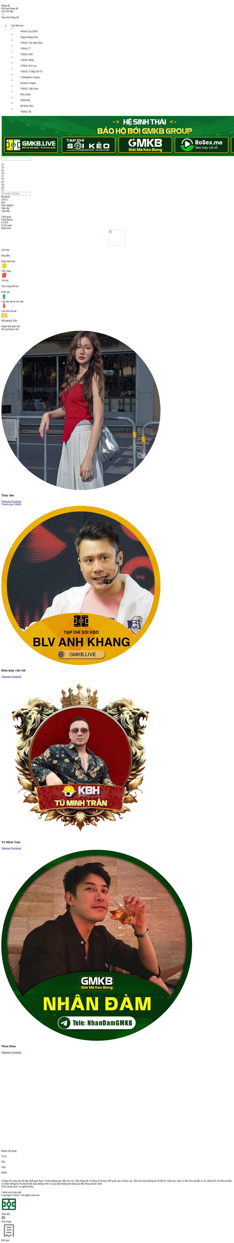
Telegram (6, 501)
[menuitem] (120, 68)
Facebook (16, 501)
